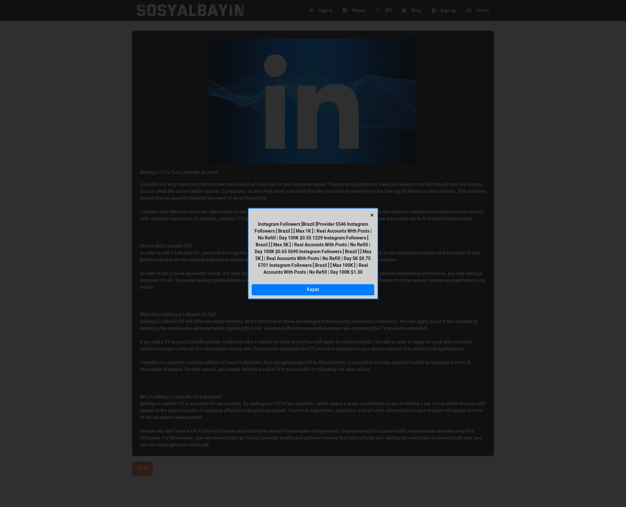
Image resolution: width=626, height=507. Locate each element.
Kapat (313, 289)
